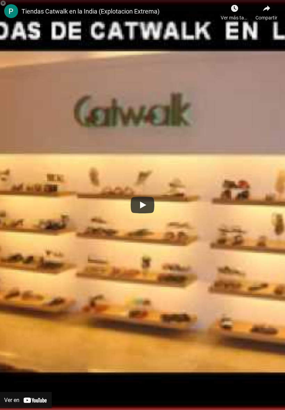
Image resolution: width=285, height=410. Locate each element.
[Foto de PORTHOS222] (11, 11)
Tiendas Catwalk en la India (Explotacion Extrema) (91, 11)
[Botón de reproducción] (142, 205)
